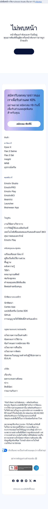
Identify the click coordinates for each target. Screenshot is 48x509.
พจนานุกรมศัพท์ (11, 274)
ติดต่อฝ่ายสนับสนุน (13, 286)
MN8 (6, 163)
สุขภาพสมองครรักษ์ (13, 236)
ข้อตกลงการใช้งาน (13, 339)
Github (7, 314)
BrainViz (8, 199)
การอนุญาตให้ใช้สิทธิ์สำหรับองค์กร (20, 319)
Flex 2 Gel (9, 155)
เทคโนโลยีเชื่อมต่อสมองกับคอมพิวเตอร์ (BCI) (25, 232)
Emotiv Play (10, 240)
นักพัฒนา (8, 302)
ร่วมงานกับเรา (11, 390)
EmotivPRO (10, 187)
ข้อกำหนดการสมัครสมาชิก (17, 343)
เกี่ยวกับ (7, 374)
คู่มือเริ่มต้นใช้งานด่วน (14, 258)
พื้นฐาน (7, 262)
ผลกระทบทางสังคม (13, 378)
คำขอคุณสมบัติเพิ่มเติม (15, 282)
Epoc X (7, 147)
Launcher (8, 203)
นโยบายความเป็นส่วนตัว (15, 335)
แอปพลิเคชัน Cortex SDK (16, 310)
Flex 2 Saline (10, 151)
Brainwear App (11, 207)
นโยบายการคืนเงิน (13, 347)
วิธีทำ (6, 270)
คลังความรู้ (9, 266)
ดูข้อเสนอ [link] (37, 2)
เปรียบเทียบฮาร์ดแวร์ (13, 254)
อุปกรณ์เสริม (10, 167)
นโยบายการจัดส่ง (12, 351)
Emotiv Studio (11, 183)
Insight (7, 159)
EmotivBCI (9, 195)
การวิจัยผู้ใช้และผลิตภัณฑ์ (16, 228)
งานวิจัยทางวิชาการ (13, 223)
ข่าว (6, 382)
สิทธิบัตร (8, 386)
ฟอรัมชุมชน (10, 278)
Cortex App (9, 306)
